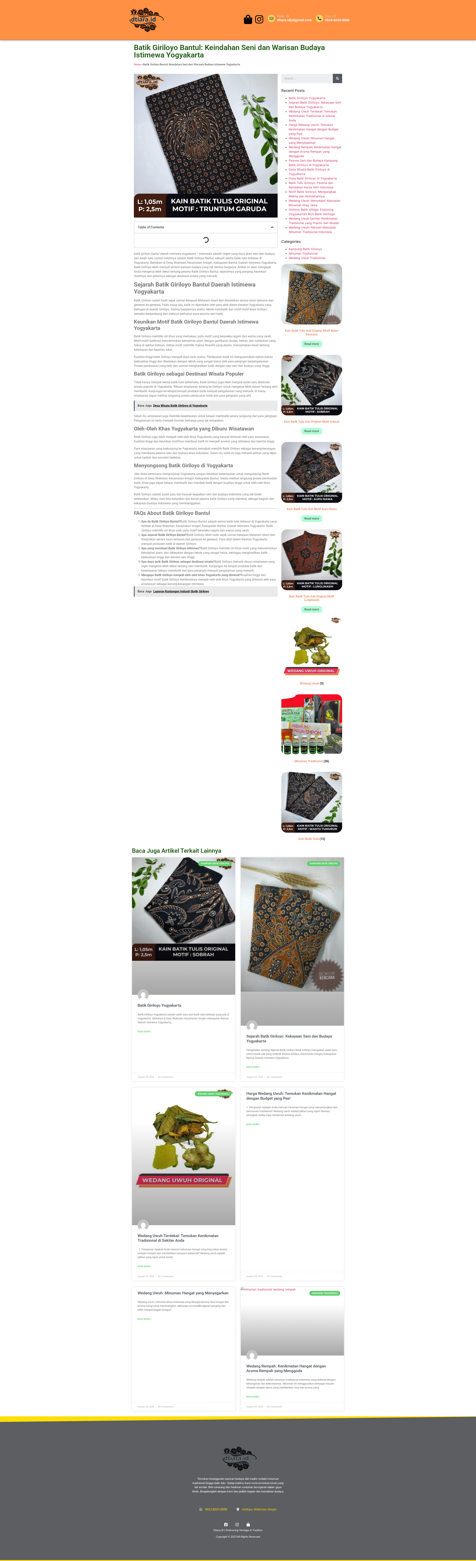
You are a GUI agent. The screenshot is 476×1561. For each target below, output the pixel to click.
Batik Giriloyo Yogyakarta (307, 98)
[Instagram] (259, 19)
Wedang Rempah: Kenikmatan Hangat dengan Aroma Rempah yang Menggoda (315, 151)
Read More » (145, 1031)
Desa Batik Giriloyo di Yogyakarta (313, 178)
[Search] (337, 78)
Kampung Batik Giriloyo (305, 249)
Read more (311, 344)
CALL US (330, 16)
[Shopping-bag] (248, 19)
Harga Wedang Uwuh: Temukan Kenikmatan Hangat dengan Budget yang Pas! (313, 129)
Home (137, 64)
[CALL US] (319, 18)
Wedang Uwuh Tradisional (307, 258)
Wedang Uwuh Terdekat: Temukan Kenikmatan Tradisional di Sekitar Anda (313, 116)
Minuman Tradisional (303, 253)
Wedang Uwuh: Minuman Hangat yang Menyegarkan (183, 1293)
